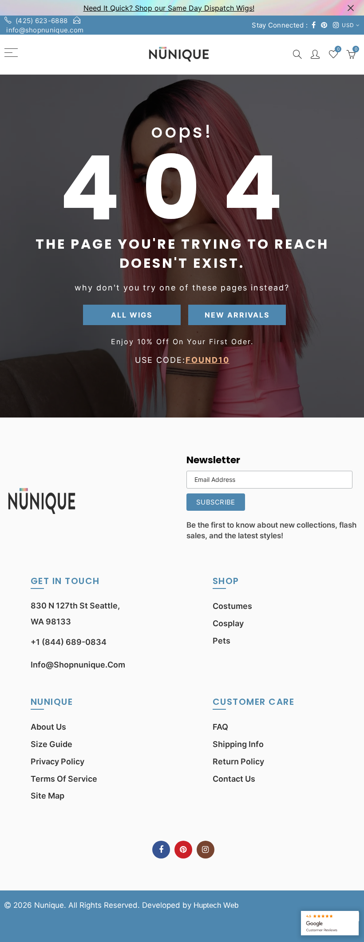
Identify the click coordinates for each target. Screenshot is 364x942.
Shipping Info (238, 744)
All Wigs (131, 314)
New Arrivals (237, 314)
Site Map (47, 795)
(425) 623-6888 (41, 20)
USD (348, 25)
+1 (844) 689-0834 (69, 642)
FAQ (220, 726)
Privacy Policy (57, 761)
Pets (221, 640)
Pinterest (183, 850)
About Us (48, 726)
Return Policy (238, 761)
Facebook (161, 850)
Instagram (205, 850)
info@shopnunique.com (44, 30)
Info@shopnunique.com (78, 664)
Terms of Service (64, 778)
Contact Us (234, 778)
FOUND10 (207, 360)
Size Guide (51, 744)
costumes (232, 606)
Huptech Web (216, 905)
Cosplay (228, 623)
